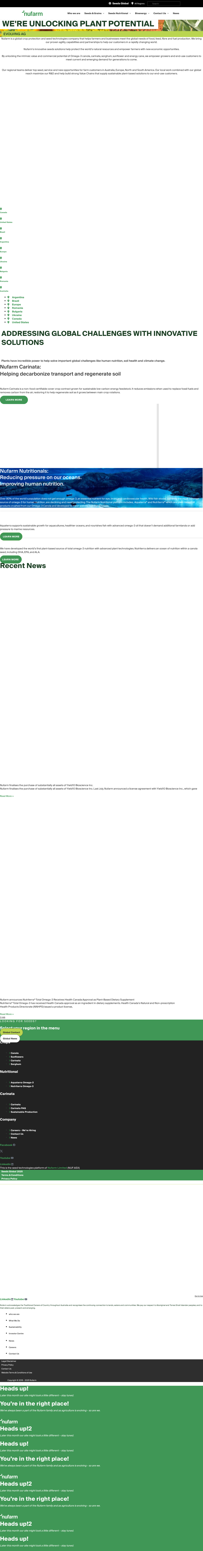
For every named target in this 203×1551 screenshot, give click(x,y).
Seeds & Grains (93, 13)
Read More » (7, 796)
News (176, 13)
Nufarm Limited (57, 1168)
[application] (103, 13)
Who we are (73, 13)
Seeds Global (120, 3)
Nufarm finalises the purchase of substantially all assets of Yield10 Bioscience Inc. (46, 785)
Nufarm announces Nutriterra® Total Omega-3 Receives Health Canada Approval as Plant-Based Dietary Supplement (67, 1000)
